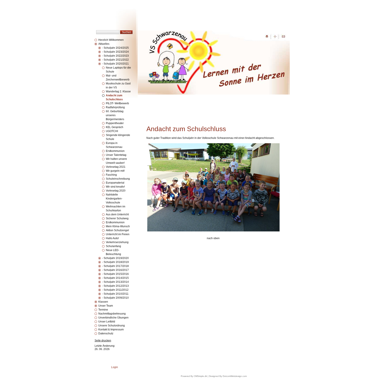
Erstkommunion (115, 151)
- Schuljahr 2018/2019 (115, 262)
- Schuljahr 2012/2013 (115, 285)
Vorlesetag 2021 (115, 166)
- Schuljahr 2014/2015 (115, 277)
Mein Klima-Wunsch (118, 226)
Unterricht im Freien (117, 234)
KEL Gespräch (114, 127)
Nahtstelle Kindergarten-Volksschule (114, 198)
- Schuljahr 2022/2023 (115, 55)
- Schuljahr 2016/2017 (115, 270)
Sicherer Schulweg (117, 218)
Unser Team (105, 305)
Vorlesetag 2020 (115, 190)
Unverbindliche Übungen (113, 317)
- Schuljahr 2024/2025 (115, 47)
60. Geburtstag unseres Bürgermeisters (115, 115)
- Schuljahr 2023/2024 (115, 51)
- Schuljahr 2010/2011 (115, 293)
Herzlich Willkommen (111, 39)
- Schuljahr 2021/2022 (115, 59)
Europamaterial (115, 182)
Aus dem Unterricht (117, 214)
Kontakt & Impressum (111, 329)
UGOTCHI (112, 131)
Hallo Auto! (112, 238)
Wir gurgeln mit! (115, 170)
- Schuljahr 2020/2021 (115, 63)
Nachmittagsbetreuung (112, 313)
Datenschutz (105, 333)
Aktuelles (103, 43)
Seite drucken (103, 340)
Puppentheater (115, 123)
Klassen (103, 301)
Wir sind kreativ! (115, 186)
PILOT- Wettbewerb (117, 103)
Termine (103, 309)
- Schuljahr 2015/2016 (115, 274)
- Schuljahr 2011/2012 (115, 289)
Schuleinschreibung (118, 178)
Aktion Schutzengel (117, 230)
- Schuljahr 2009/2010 (115, 297)
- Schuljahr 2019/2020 (115, 258)
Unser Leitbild (106, 321)
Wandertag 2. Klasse (118, 91)
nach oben (213, 238)
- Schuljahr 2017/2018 (115, 266)
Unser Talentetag (116, 154)
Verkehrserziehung (117, 242)
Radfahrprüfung (115, 107)
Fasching (111, 174)
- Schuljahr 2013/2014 (115, 281)
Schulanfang (113, 246)
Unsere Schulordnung (111, 325)
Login (114, 367)
